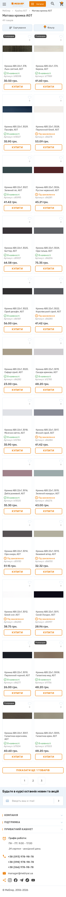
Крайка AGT (21, 10)
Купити (17, 86)
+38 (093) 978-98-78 (21, 856)
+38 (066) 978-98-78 (21, 867)
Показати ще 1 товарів (33, 770)
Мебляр (6, 10)
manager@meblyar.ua (20, 873)
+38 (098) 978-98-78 (21, 862)
